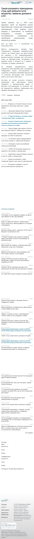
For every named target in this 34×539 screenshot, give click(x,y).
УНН (15, 44)
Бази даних (5, 510)
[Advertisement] (17, 187)
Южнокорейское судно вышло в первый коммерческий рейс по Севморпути (15, 348)
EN (30, 2)
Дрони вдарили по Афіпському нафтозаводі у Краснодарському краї (16, 308)
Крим (31, 380)
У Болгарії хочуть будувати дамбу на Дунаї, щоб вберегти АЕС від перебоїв (16, 215)
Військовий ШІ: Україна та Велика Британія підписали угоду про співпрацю (16, 246)
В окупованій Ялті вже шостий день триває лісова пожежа (16, 383)
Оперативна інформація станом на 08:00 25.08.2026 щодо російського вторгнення (16, 330)
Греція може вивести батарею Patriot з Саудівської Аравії (14, 301)
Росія (31, 228)
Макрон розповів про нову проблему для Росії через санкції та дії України (15, 252)
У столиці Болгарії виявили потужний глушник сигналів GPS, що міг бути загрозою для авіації (16, 390)
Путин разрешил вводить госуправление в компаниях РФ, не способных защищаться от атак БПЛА (17, 419)
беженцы (17, 95)
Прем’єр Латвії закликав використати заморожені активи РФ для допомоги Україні (17, 268)
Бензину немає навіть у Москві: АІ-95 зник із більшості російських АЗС (16, 231)
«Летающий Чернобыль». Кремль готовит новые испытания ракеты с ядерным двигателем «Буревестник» (15, 411)
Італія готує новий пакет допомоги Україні (16, 336)
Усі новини (29, 433)
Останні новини (7, 209)
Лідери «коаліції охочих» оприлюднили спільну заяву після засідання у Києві (15, 314)
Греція (30, 19)
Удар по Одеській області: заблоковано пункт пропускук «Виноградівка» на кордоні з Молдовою (16, 223)
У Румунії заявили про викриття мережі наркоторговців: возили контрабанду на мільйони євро (15, 238)
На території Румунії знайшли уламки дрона (16, 274)
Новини (4, 504)
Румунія (30, 235)
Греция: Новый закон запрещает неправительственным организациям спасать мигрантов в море (16, 123)
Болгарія (30, 213)
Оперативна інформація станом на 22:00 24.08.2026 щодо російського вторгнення (16, 341)
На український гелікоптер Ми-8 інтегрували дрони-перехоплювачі (16, 376)
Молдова (30, 256)
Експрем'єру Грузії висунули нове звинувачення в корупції (13, 398)
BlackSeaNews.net (18, 515)
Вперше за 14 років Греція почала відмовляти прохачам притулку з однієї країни (16, 106)
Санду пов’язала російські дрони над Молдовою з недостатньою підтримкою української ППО (15, 260)
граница (10, 95)
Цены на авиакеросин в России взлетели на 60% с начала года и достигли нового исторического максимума (16, 427)
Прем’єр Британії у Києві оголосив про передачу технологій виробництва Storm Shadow (15, 322)
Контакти (4, 517)
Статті (3, 507)
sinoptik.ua (20, 469)
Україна (31, 219)
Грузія (31, 396)
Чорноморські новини (24, 504)
